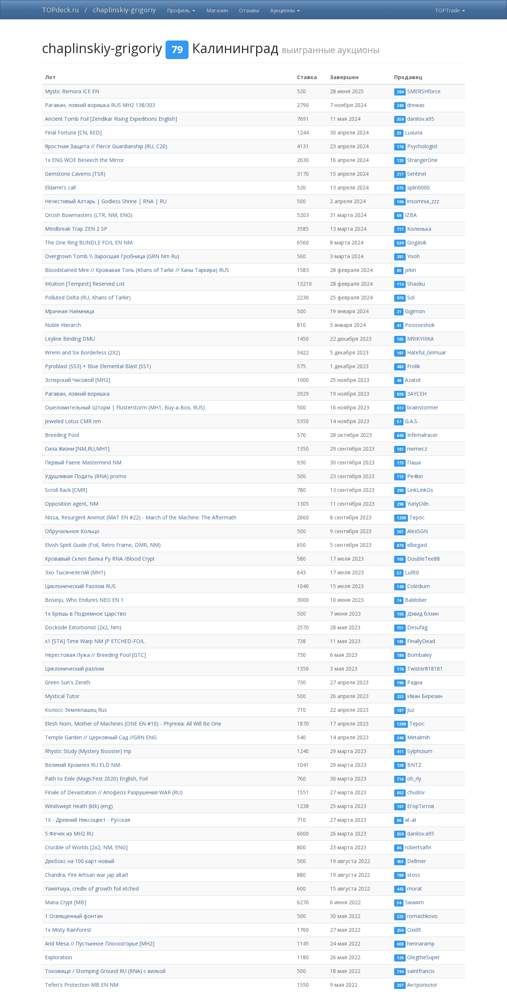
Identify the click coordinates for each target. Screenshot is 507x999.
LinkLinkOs (420, 489)
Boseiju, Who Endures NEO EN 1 (84, 599)
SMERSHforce (424, 91)
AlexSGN (417, 531)
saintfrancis (421, 970)
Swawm (414, 902)
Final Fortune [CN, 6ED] (73, 132)
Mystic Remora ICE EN (72, 91)
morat (414, 888)
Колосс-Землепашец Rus (76, 709)
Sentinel (416, 173)
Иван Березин (424, 696)
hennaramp (421, 943)
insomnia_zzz (423, 201)
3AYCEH (416, 393)
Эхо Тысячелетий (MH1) (75, 572)
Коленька (419, 228)
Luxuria (413, 132)
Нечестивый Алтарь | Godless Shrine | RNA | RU (106, 201)
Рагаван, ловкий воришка (77, 393)
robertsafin (418, 847)
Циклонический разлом (74, 668)
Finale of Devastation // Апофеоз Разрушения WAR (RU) (114, 792)
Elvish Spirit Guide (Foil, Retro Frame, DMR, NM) (103, 544)
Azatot (413, 379)
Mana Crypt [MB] (65, 902)
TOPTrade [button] (448, 10)
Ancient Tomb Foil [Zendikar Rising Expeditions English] (111, 118)
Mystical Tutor (62, 696)
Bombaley (419, 654)
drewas (416, 104)
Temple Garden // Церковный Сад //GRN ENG (101, 737)
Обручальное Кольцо (72, 531)
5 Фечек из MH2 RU (69, 833)
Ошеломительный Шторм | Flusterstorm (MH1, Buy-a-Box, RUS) (125, 407)
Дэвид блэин (423, 613)
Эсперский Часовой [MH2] (77, 379)
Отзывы (249, 10)
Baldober (416, 599)
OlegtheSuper (423, 957)
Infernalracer (422, 434)
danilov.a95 (420, 118)
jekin (410, 269)
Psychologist (422, 146)
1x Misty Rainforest (68, 929)
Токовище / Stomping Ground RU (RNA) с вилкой (105, 970)
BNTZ (414, 764)
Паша (414, 462)
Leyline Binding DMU (70, 338)
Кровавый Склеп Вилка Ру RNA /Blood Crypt (100, 558)
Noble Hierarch (63, 324)
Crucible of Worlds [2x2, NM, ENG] (86, 847)
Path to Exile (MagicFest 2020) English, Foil (96, 778)
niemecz (417, 448)
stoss (413, 874)
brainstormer (422, 407)
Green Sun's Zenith (67, 682)
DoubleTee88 (423, 558)
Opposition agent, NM (71, 503)
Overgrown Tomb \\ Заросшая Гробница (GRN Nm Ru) (112, 256)
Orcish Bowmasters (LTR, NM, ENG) (89, 214)
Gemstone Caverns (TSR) (75, 173)
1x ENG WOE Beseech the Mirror (84, 159)
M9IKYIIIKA (420, 338)
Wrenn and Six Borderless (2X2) (82, 352)
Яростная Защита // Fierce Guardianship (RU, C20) (106, 146)
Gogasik (416, 242)
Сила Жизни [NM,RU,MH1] (77, 448)
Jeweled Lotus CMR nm (73, 421)
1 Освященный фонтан (74, 915)
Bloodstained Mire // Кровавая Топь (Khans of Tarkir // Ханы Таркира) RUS (137, 269)
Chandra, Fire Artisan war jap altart (86, 874)
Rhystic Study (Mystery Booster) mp (88, 751)
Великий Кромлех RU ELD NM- (83, 764)
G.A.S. (411, 421)
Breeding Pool (62, 434)
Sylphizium (419, 751)
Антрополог (422, 984)
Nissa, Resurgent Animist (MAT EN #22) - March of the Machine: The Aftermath (140, 517)
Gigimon (415, 311)
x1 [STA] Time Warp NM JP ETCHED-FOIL (95, 641)
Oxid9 (414, 929)
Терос (417, 517)
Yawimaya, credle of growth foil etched (92, 888)
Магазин (217, 10)
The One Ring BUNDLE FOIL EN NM (89, 242)
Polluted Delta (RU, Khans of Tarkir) (88, 297)
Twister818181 (425, 668)
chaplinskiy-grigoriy (124, 9)
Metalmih (418, 737)
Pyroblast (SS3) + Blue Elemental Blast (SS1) (98, 366)
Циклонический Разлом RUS (80, 586)
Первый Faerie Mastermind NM (83, 462)
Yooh (413, 256)
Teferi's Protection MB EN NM (81, 984)
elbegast (417, 544)
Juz (410, 709)
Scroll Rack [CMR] (66, 489)
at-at (410, 819)
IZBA (411, 214)
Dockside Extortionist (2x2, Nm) (83, 627)
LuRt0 (412, 572)
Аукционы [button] (283, 10)
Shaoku (416, 283)
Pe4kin (415, 476)
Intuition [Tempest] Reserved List (85, 283)
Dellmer (416, 861)
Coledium (418, 586)
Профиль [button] (179, 10)
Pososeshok (420, 324)
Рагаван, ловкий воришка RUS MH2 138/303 (100, 104)
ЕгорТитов (420, 806)
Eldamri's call (60, 187)
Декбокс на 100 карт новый (79, 861)
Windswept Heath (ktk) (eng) (79, 806)
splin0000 (418, 187)
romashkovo (422, 915)
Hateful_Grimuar (426, 352)
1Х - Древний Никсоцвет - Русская (87, 819)
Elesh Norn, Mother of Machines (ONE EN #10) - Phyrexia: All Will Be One (133, 723)
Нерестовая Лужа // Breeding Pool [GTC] (95, 654)
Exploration (58, 957)
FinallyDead (421, 641)
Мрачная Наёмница (69, 311)
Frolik (413, 366)
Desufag (417, 627)
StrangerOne (422, 159)
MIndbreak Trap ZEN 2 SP (76, 228)
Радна (414, 682)
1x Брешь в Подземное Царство (85, 613)
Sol (411, 297)
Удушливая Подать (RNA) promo (86, 476)
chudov (416, 792)
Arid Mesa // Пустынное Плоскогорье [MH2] (99, 943)
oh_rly (414, 778)
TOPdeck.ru (60, 9)
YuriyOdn (418, 503)
